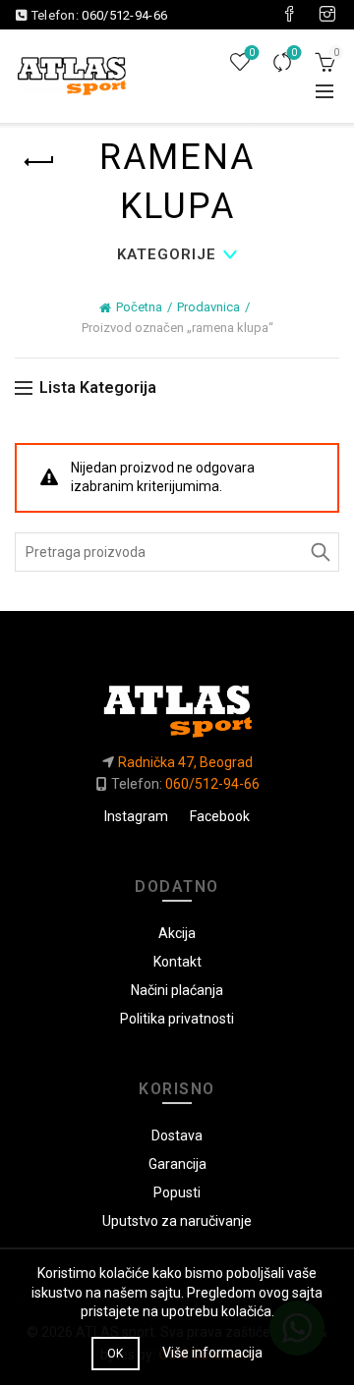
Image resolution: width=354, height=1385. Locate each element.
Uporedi (294, 52)
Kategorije (166, 254)
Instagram (136, 816)
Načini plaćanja (177, 990)
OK (115, 1353)
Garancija (177, 1164)
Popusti (177, 1192)
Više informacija (212, 1352)
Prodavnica (208, 307)
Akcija (177, 933)
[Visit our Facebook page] (289, 15)
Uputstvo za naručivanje (177, 1221)
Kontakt (177, 962)
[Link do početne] (176, 703)
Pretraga (319, 552)
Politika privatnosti (177, 1018)
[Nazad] (39, 162)
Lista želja (252, 52)
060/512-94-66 (124, 15)
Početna (139, 307)
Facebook (220, 816)
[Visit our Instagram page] (327, 15)
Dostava (177, 1135)
